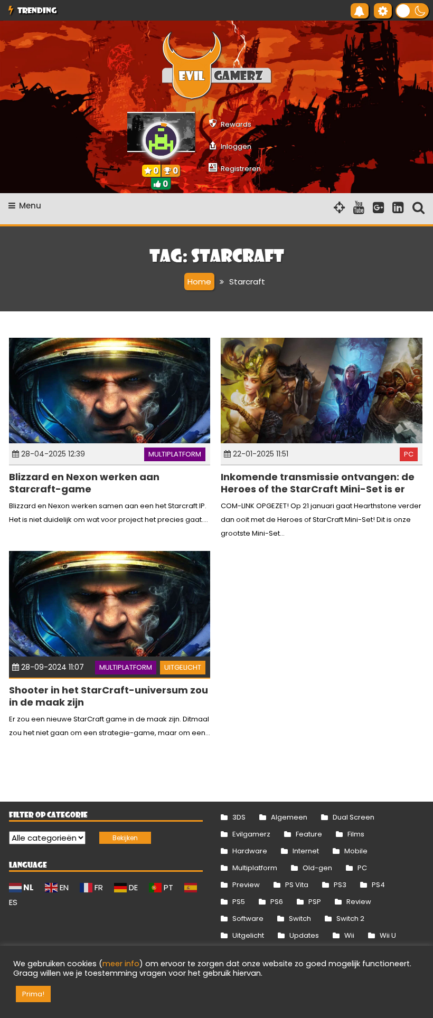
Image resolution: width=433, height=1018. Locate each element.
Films (355, 834)
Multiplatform (174, 454)
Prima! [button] (33, 994)
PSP (314, 902)
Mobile (356, 851)
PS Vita (296, 885)
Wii (349, 935)
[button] (412, 10)
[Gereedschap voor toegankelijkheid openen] (383, 10)
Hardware (249, 851)
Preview (246, 885)
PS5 (238, 902)
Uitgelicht (182, 667)
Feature (309, 834)
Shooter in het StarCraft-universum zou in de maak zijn (108, 696)
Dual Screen (353, 817)
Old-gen (317, 868)
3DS (239, 817)
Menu (30, 205)
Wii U (388, 935)
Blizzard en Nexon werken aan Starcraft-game (84, 483)
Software (247, 919)
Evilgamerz (251, 834)
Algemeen (289, 817)
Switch (300, 919)
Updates (304, 935)
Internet (306, 851)
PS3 (340, 885)
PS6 (276, 902)
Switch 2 (350, 919)
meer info (120, 963)
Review (358, 902)
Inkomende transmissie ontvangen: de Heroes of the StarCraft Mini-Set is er (318, 483)
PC (408, 454)
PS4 (378, 885)
